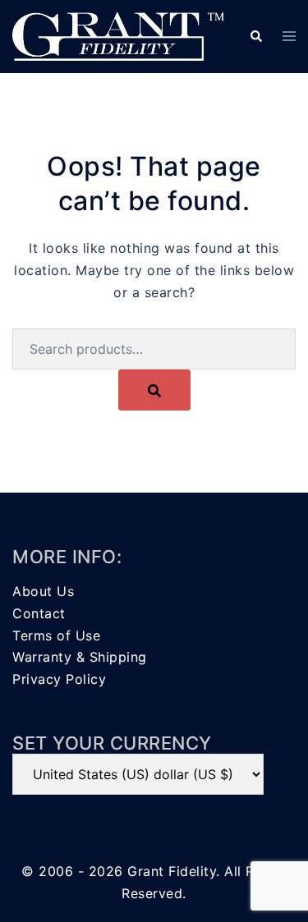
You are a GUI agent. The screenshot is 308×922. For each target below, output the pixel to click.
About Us (43, 591)
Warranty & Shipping (79, 657)
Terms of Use (56, 635)
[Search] (154, 390)
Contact (39, 613)
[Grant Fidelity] (118, 35)
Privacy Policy (59, 679)
